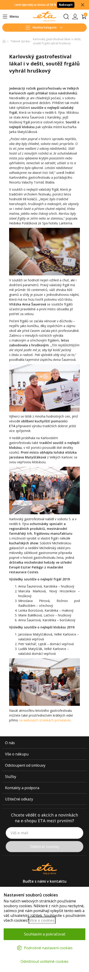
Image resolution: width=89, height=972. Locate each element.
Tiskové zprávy (20, 41)
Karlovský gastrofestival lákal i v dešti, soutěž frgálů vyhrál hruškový (57, 41)
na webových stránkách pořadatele (45, 720)
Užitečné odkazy (19, 799)
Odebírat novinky (44, 846)
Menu (10, 16)
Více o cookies (42, 920)
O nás (10, 742)
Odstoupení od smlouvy (25, 765)
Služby (10, 776)
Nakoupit (66, 5)
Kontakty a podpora (22, 787)
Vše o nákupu (17, 754)
